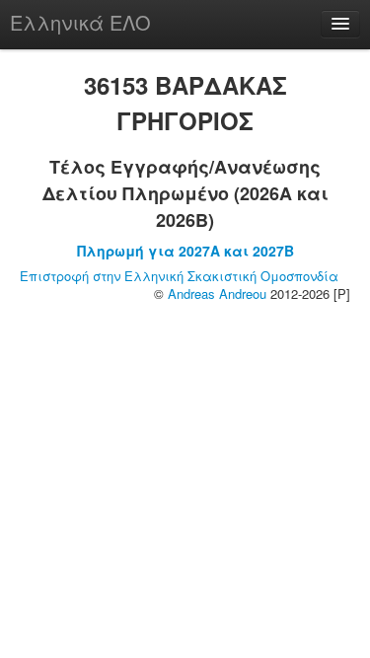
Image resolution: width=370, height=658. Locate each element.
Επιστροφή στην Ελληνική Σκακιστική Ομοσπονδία (179, 275)
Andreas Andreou (217, 293)
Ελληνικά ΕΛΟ (80, 22)
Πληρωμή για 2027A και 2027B (185, 250)
